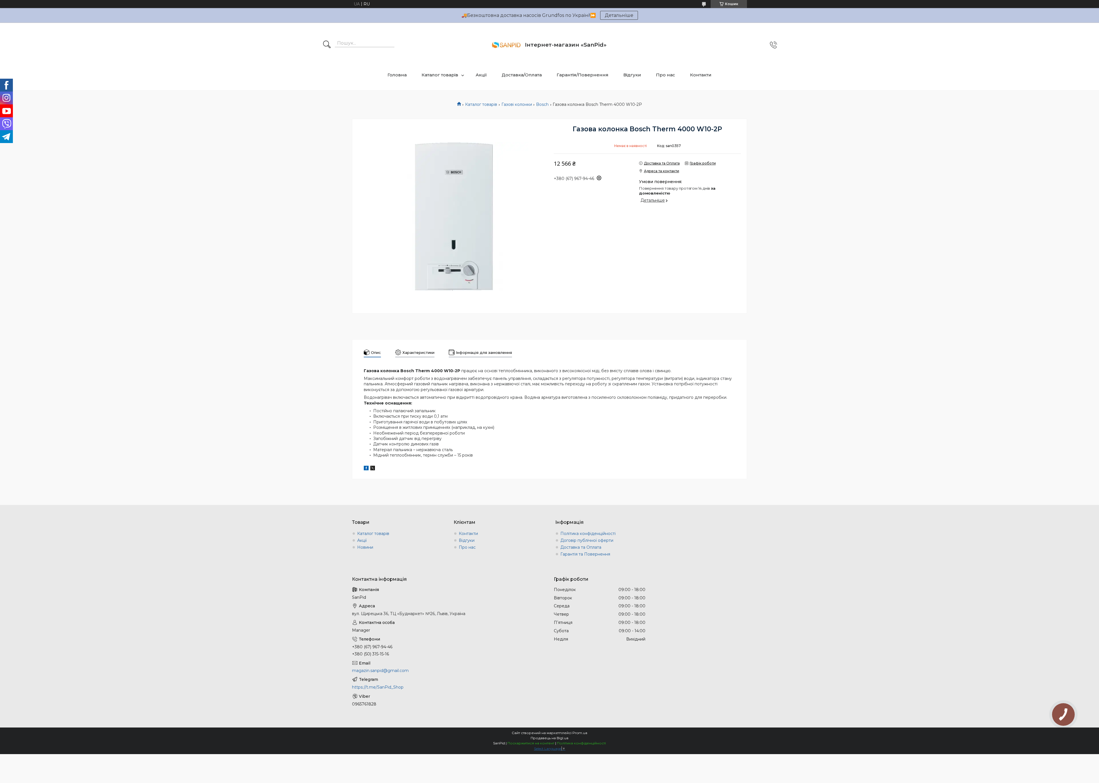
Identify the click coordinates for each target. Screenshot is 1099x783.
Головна (397, 75)
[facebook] (366, 468)
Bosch (542, 104)
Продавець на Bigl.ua (549, 738)
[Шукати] (327, 44)
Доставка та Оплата (580, 547)
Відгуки (632, 75)
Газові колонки (516, 104)
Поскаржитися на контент (530, 743)
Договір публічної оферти (586, 540)
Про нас (665, 75)
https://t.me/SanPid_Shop (378, 687)
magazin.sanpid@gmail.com (380, 670)
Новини (365, 547)
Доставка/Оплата (522, 75)
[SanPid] (506, 45)
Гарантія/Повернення (582, 75)
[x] (372, 468)
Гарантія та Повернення (585, 554)
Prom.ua (579, 733)
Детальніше (619, 15)
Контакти (700, 75)
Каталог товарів (440, 75)
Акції (481, 75)
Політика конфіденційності (588, 533)
